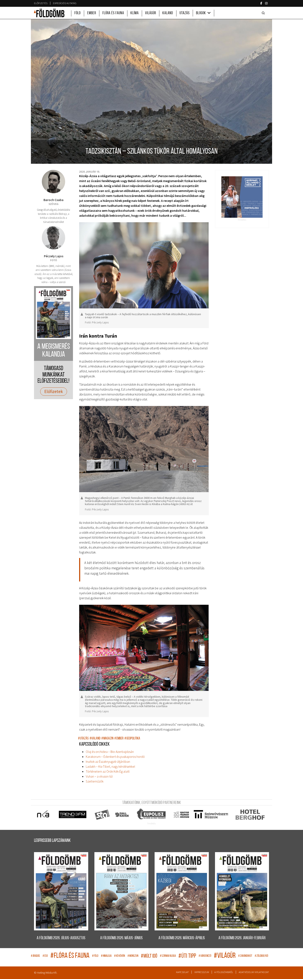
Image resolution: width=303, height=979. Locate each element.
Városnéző (205, 956)
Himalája (106, 956)
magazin (107, 738)
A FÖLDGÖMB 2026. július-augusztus (61, 938)
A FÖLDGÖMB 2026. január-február (241, 938)
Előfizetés (40, 3)
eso (45, 956)
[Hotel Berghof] (250, 814)
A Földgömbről (223, 972)
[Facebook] (261, 3)
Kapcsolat (182, 972)
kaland (95, 738)
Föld (77, 13)
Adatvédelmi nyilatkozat (254, 972)
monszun (133, 956)
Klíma (134, 13)
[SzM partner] (211, 814)
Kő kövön (119, 956)
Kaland (167, 13)
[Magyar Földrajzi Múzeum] (181, 814)
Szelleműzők (94, 781)
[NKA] (43, 814)
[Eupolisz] (152, 814)
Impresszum (201, 972)
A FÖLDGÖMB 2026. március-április (182, 938)
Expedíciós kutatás (64, 3)
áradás (35, 956)
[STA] (102, 814)
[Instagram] (266, 3)
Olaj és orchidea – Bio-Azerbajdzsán (110, 752)
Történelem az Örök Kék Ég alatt (107, 771)
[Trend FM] (73, 814)
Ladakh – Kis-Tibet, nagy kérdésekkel (110, 766)
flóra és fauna (69, 956)
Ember (91, 13)
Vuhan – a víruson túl (99, 776)
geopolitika (132, 738)
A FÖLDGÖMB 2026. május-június (121, 938)
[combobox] (264, 13)
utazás (83, 738)
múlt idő (149, 956)
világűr (225, 956)
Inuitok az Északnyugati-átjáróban (108, 761)
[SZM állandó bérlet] (242, 197)
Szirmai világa (168, 956)
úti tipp (187, 956)
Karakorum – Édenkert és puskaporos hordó (115, 756)
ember (118, 738)
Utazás (185, 13)
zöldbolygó (261, 956)
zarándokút (245, 956)
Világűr (150, 13)
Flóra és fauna (113, 13)
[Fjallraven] (122, 814)
